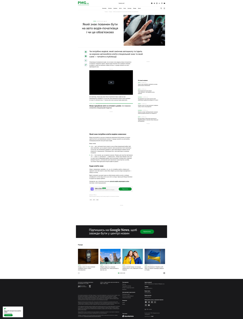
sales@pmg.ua (148, 297)
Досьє (123, 304)
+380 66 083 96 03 (148, 288)
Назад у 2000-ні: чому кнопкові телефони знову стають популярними (148, 106)
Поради (134, 8)
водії (97, 199)
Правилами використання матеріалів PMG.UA (92, 316)
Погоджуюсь (8, 315)
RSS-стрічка (149, 309)
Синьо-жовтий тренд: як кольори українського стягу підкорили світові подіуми (132, 268)
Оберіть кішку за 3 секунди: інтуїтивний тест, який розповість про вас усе (109, 268)
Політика (110, 8)
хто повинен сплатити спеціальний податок (110, 107)
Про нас (124, 284)
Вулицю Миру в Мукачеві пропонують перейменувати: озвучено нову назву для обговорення (148, 120)
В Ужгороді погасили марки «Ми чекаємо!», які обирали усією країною (146, 92)
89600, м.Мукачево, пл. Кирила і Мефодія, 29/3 (154, 283)
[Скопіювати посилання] (86, 65)
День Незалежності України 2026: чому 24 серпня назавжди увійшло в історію (154, 268)
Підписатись (125, 189)
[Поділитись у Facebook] (86, 52)
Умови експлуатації (126, 297)
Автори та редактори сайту (128, 287)
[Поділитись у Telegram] (86, 56)
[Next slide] (164, 273)
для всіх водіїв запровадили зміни (119, 181)
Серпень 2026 (121, 3)
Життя (120, 8)
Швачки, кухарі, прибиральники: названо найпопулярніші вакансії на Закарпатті (148, 112)
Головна (106, 11)
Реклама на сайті (126, 294)
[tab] (118, 273)
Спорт (124, 8)
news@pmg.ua (148, 292)
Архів (123, 302)
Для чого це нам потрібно (8, 313)
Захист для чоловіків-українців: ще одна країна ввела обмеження (147, 85)
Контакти (124, 289)
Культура (129, 8)
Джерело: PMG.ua (92, 194)
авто (94, 199)
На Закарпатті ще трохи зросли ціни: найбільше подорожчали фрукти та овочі (148, 99)
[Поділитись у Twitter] (86, 60)
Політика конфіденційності (128, 296)
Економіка (104, 8)
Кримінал (115, 8)
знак (91, 199)
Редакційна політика (126, 286)
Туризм (139, 8)
